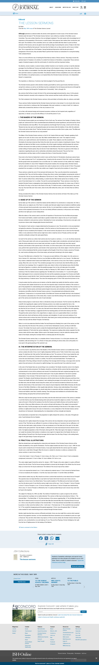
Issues (26, 628)
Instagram (52, 644)
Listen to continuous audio (50, 617)
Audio (26, 639)
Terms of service (62, 653)
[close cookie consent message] (96, 658)
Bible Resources (67, 639)
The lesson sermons (28, 559)
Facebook (52, 642)
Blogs (26, 633)
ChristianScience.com (68, 632)
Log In (84, 1)
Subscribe (77, 1)
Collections (27, 637)
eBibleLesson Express (43, 637)
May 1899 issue (28, 28)
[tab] (17, 626)
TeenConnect (28, 631)
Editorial (22, 19)
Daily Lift (65, 641)
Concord (40, 639)
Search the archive (42, 631)
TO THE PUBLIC (72, 581)
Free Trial (78, 633)
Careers (52, 639)
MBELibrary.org (66, 645)
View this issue (21, 581)
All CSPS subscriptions (81, 639)
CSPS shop (78, 637)
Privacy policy (70, 653)
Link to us (52, 635)
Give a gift (78, 635)
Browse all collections (77, 566)
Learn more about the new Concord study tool (70, 615)
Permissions (78, 653)
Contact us (53, 633)
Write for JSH (67, 7)
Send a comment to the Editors (28, 527)
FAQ (51, 637)
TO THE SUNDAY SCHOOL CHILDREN (42, 581)
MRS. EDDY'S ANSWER (55, 581)
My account (78, 628)
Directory (75, 7)
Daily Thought (41, 641)
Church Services (67, 634)
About (51, 7)
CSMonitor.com (66, 643)
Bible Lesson (66, 637)
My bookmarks (41, 628)
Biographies (28, 635)
